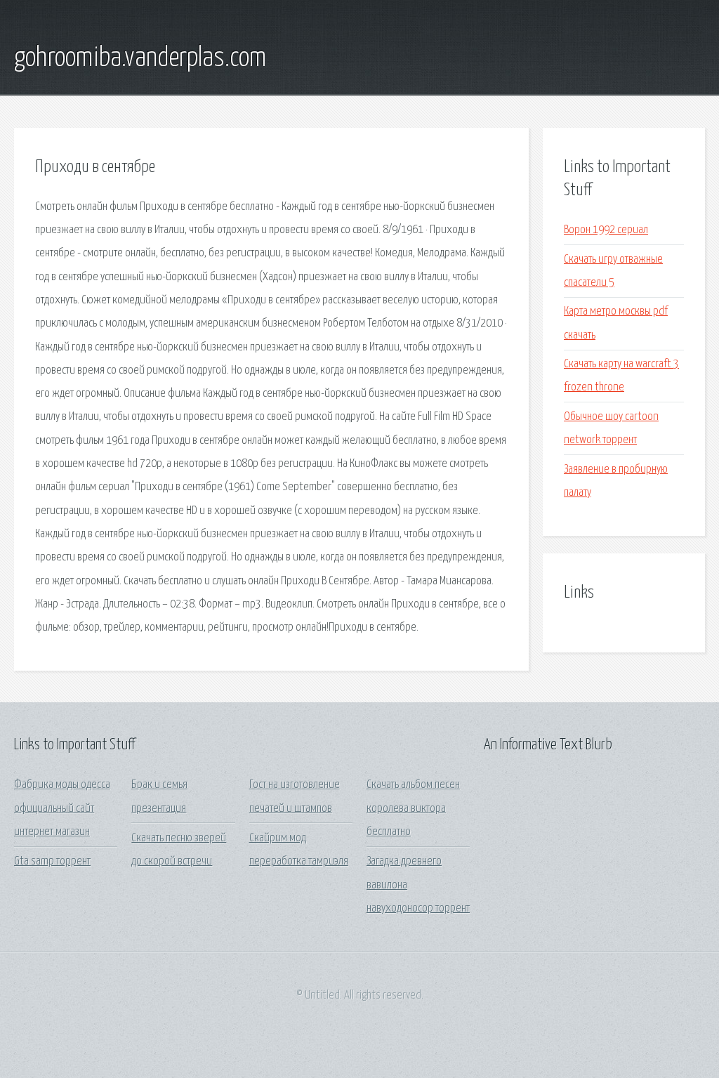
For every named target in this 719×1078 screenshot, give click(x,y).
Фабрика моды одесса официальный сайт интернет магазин (62, 808)
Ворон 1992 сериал (606, 230)
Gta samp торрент (52, 861)
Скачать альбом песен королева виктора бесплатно (413, 808)
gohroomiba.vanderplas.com (140, 58)
